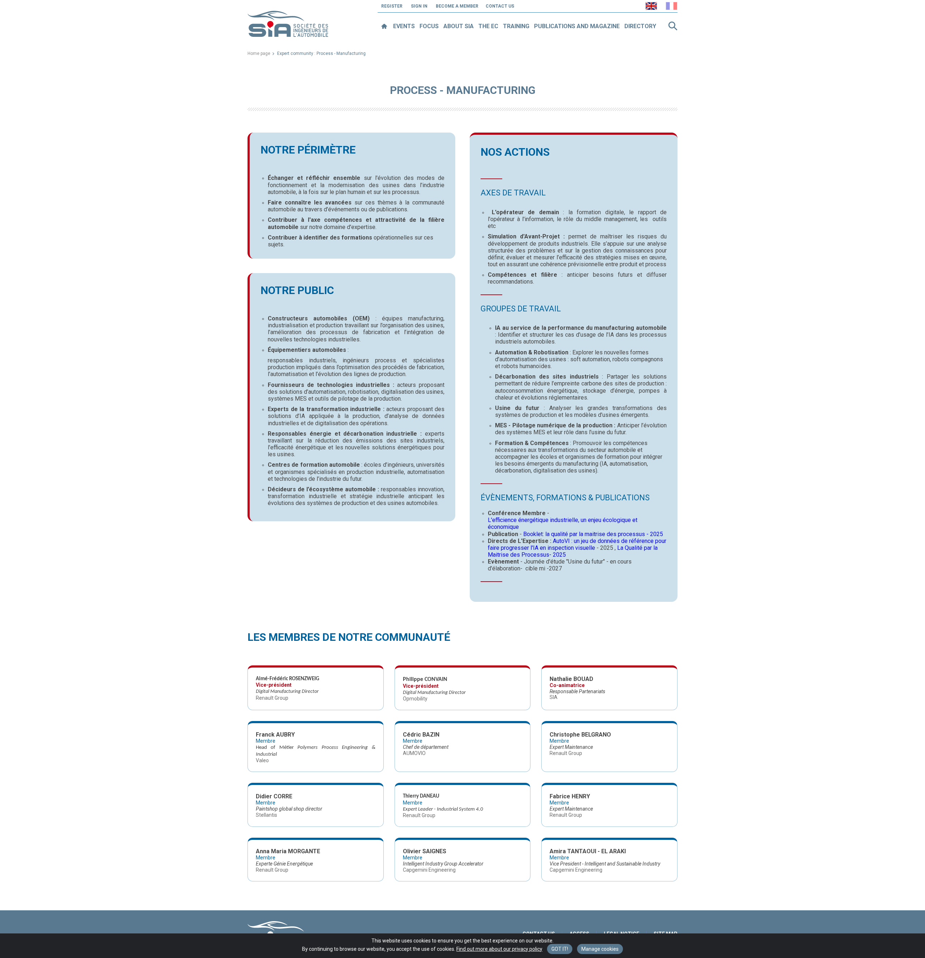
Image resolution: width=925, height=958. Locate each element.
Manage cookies (600, 949)
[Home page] (384, 26)
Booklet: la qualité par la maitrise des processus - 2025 (593, 534)
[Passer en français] (671, 6)
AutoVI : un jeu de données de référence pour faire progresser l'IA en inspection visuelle (577, 544)
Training (516, 26)
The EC (488, 26)
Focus (429, 26)
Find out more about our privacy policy (499, 949)
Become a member (457, 6)
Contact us (500, 6)
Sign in (419, 6)
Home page (259, 53)
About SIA (458, 26)
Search (672, 26)
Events (404, 26)
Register (392, 6)
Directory (640, 26)
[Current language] (651, 6)
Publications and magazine (577, 26)
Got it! (559, 949)
